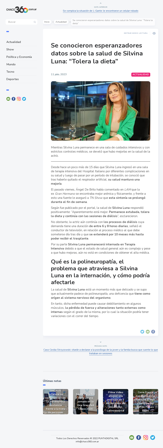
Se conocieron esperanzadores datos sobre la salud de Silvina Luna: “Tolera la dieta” (97, 53)
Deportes (12, 79)
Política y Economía (19, 57)
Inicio (47, 21)
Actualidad (13, 42)
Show (10, 49)
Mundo (11, 64)
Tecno (10, 72)
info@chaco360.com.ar (87, 441)
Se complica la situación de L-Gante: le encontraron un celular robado (100, 11)
